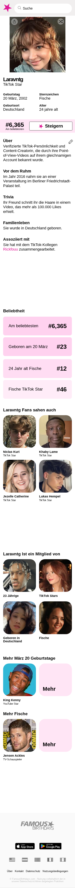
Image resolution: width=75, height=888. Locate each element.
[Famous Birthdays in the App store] (25, 846)
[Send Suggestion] (71, 142)
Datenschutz (33, 871)
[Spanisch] (25, 860)
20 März (10, 98)
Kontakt (19, 871)
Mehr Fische (15, 713)
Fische (44, 98)
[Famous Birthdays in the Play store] (50, 846)
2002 (23, 98)
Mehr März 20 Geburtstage (29, 658)
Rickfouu (10, 249)
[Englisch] (12, 860)
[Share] (14, 21)
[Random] (61, 21)
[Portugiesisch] (37, 860)
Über (10, 871)
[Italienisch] (63, 860)
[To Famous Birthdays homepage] (7, 7)
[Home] (37, 825)
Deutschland (13, 109)
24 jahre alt (48, 109)
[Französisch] (50, 860)
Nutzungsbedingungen (55, 871)
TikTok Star (12, 84)
